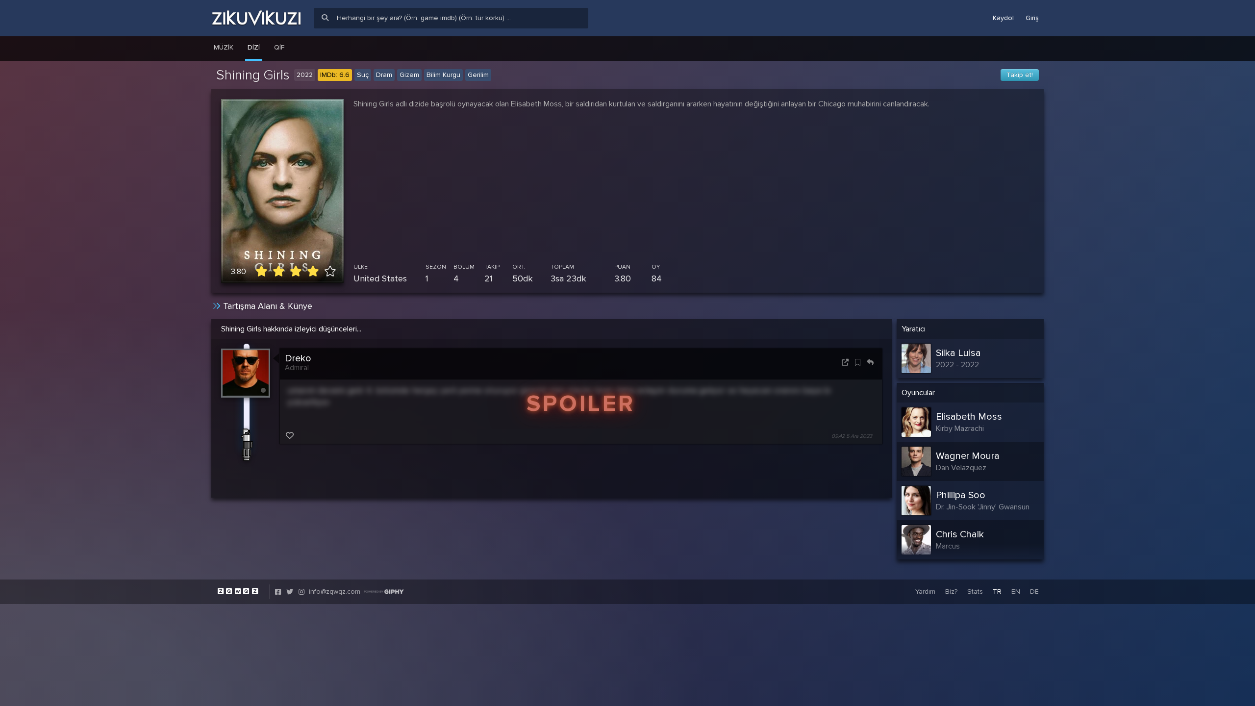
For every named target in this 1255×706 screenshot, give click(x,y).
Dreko (298, 358)
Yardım (925, 591)
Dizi (254, 47)
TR (997, 591)
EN (1015, 591)
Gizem (409, 75)
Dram (384, 75)
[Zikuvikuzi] (256, 18)
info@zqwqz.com (334, 591)
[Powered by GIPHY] (384, 591)
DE (1034, 591)
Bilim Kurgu (443, 75)
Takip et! (1019, 75)
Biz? (951, 591)
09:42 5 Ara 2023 (851, 436)
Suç (363, 75)
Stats (975, 591)
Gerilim (478, 75)
